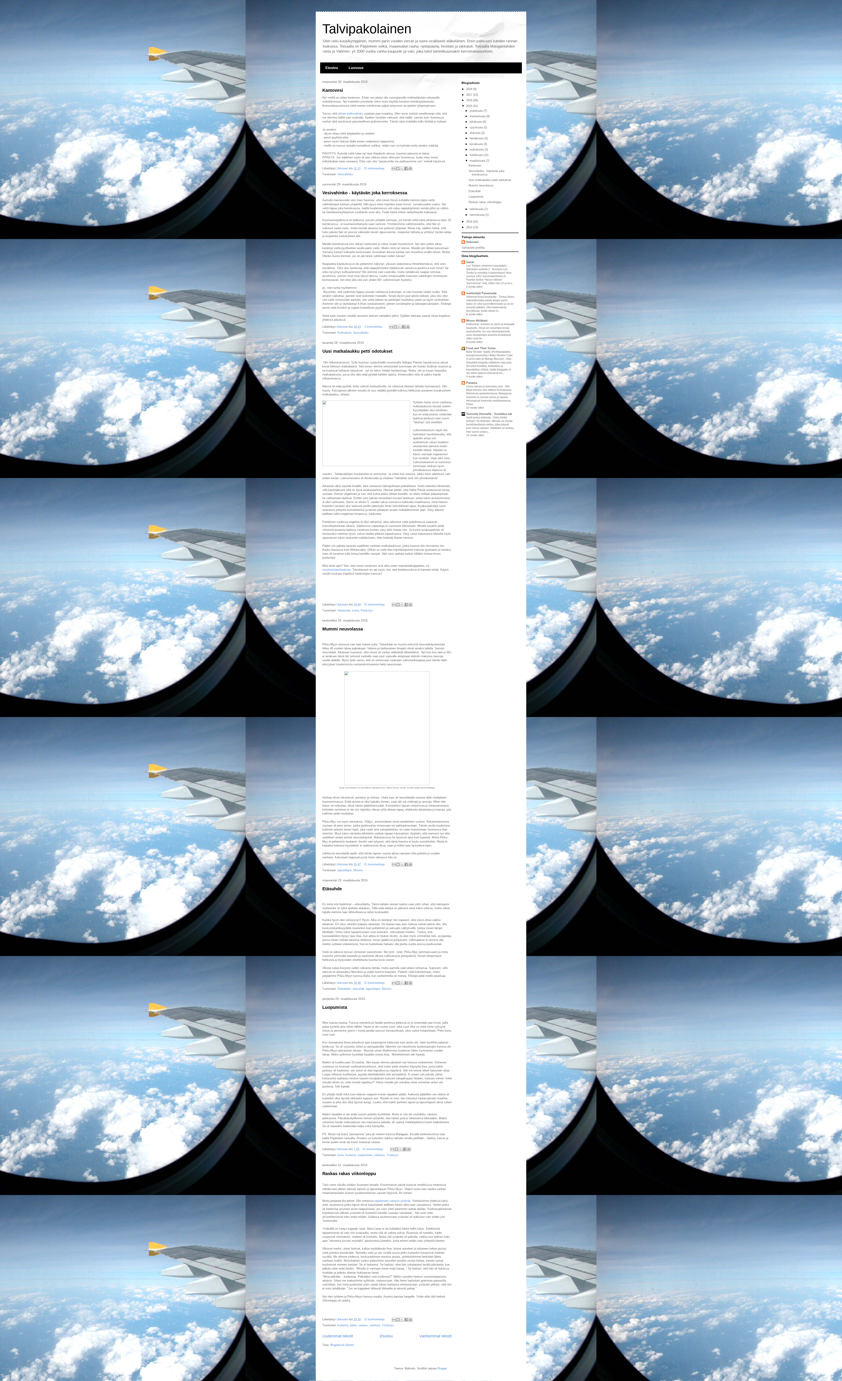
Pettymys (367, 610)
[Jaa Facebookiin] (406, 168)
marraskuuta (478, 116)
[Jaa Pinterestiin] (410, 168)
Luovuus (356, 68)
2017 (469, 94)
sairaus (363, 1325)
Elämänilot (344, 988)
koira (340, 1155)
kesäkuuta (477, 144)
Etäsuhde (332, 888)
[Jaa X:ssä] (402, 168)
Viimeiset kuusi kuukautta (481, 296)
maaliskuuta (478, 160)
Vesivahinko (345, 174)
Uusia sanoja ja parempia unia (484, 386)
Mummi (358, 870)
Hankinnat (343, 610)
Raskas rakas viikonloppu (349, 1173)
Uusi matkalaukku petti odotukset (357, 351)
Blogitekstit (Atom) (342, 1345)
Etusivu (331, 68)
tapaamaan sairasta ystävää (392, 1200)
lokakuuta (476, 121)
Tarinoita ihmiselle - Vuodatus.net (489, 414)
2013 (469, 227)
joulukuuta (476, 110)
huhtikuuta (477, 155)
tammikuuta (477, 214)
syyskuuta (477, 127)
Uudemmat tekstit (337, 1336)
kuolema (350, 1155)
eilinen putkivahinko (350, 113)
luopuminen (365, 1155)
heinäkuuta (477, 138)
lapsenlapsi (344, 870)
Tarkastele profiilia (473, 247)
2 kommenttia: (374, 326)
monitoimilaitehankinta (336, 569)
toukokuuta (477, 149)
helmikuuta (477, 209)
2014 (469, 221)
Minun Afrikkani (477, 320)
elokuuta (475, 133)
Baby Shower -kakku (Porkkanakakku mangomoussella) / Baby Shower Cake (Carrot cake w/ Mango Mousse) (489, 355)
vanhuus (379, 1155)
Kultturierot (344, 332)
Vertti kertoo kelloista (478, 417)
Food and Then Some (481, 348)
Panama (471, 382)
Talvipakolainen (366, 28)
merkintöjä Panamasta (481, 293)
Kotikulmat (472, 324)
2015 (469, 106)
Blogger (442, 1368)
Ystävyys (393, 1155)
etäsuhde (358, 988)
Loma (355, 610)
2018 (469, 89)
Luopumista (334, 1007)
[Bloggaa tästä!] (398, 168)
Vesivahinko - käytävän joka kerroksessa (364, 192)
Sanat (470, 262)
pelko (353, 1325)
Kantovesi (332, 90)
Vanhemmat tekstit (435, 1336)
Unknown (472, 242)
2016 (469, 100)
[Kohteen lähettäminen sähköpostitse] (393, 168)
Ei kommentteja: (375, 168)
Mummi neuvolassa (342, 629)
